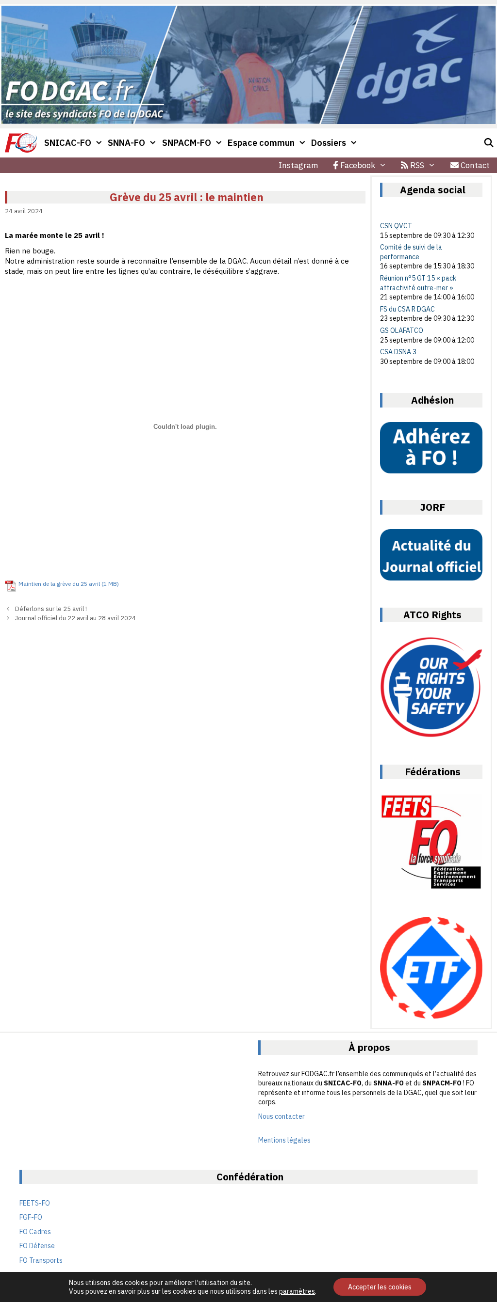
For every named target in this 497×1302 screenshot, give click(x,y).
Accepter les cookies (380, 1287)
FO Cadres (35, 1231)
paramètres (297, 1291)
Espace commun (261, 142)
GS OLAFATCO (401, 330)
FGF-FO (30, 1217)
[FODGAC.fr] (21, 142)
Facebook (356, 165)
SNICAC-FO (67, 142)
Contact (474, 165)
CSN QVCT (396, 225)
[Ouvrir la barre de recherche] (489, 142)
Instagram (298, 165)
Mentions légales (284, 1140)
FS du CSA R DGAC (407, 309)
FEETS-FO (34, 1203)
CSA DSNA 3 (398, 351)
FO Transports (41, 1260)
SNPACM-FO (186, 142)
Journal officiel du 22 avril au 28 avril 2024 (75, 618)
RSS (416, 165)
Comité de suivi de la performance (411, 252)
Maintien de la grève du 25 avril (59, 583)
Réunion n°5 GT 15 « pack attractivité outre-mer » (418, 283)
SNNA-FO (126, 142)
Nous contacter (281, 1116)
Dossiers (328, 142)
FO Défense (37, 1245)
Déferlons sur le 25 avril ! (51, 609)
